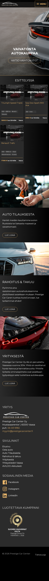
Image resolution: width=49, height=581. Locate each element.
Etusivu (6, 446)
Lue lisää (10, 235)
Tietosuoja (40, 555)
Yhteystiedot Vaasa (12, 463)
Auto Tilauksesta (11, 453)
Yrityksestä (8, 459)
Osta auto (7, 449)
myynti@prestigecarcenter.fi (17, 431)
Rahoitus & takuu (11, 456)
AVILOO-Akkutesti (12, 466)
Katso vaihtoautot (24, 60)
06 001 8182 (14, 428)
